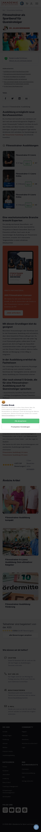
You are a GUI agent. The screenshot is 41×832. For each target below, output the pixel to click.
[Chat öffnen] (36, 827)
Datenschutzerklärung (8, 415)
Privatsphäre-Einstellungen (20, 427)
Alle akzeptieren (20, 421)
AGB (22, 415)
